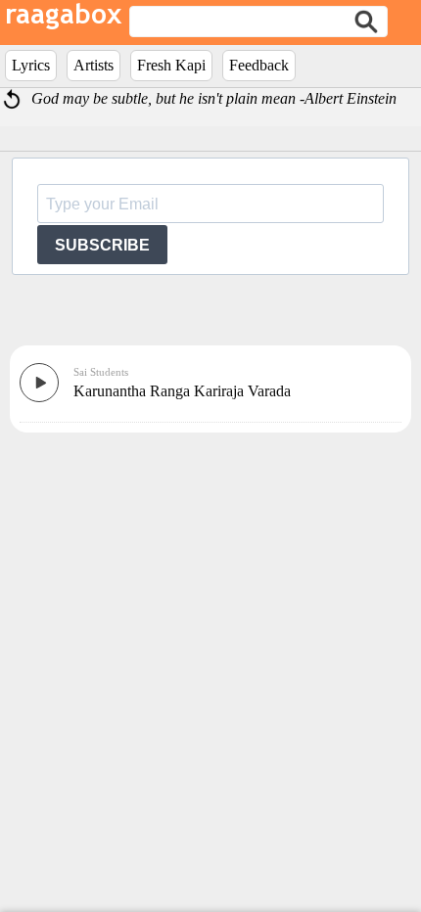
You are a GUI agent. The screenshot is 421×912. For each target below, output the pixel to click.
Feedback (259, 65)
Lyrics (31, 65)
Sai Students (100, 372)
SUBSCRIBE (102, 245)
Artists (93, 65)
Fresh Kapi (171, 65)
